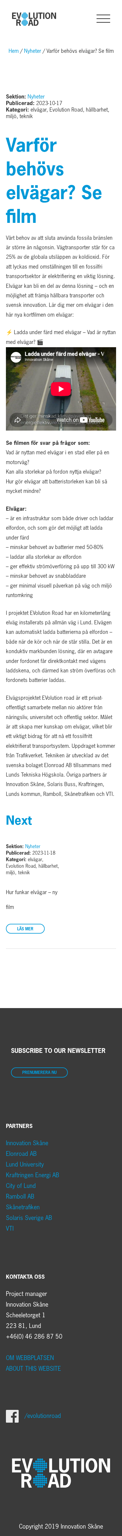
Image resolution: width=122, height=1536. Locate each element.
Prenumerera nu (39, 1073)
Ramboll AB (20, 1197)
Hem (14, 51)
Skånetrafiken (23, 1207)
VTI (10, 1229)
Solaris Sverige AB (29, 1218)
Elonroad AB (21, 1154)
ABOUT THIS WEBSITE (33, 1369)
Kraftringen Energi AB (32, 1175)
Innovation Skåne (27, 1143)
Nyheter (32, 51)
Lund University (25, 1165)
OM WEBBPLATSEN (30, 1358)
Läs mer (25, 929)
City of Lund (21, 1186)
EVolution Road (34, 19)
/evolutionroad (43, 1416)
